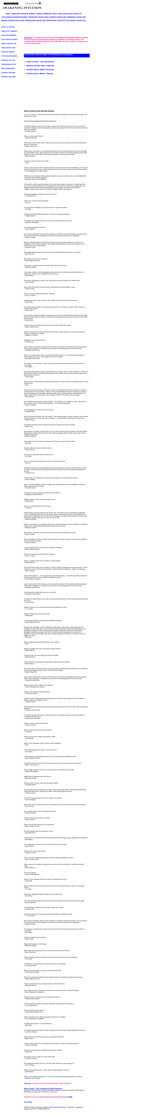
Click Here (27, 1083)
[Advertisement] (8, 138)
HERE (70, 1097)
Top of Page (28, 1102)
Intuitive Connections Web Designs (54, 1107)
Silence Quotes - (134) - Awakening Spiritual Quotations (43, 1088)
